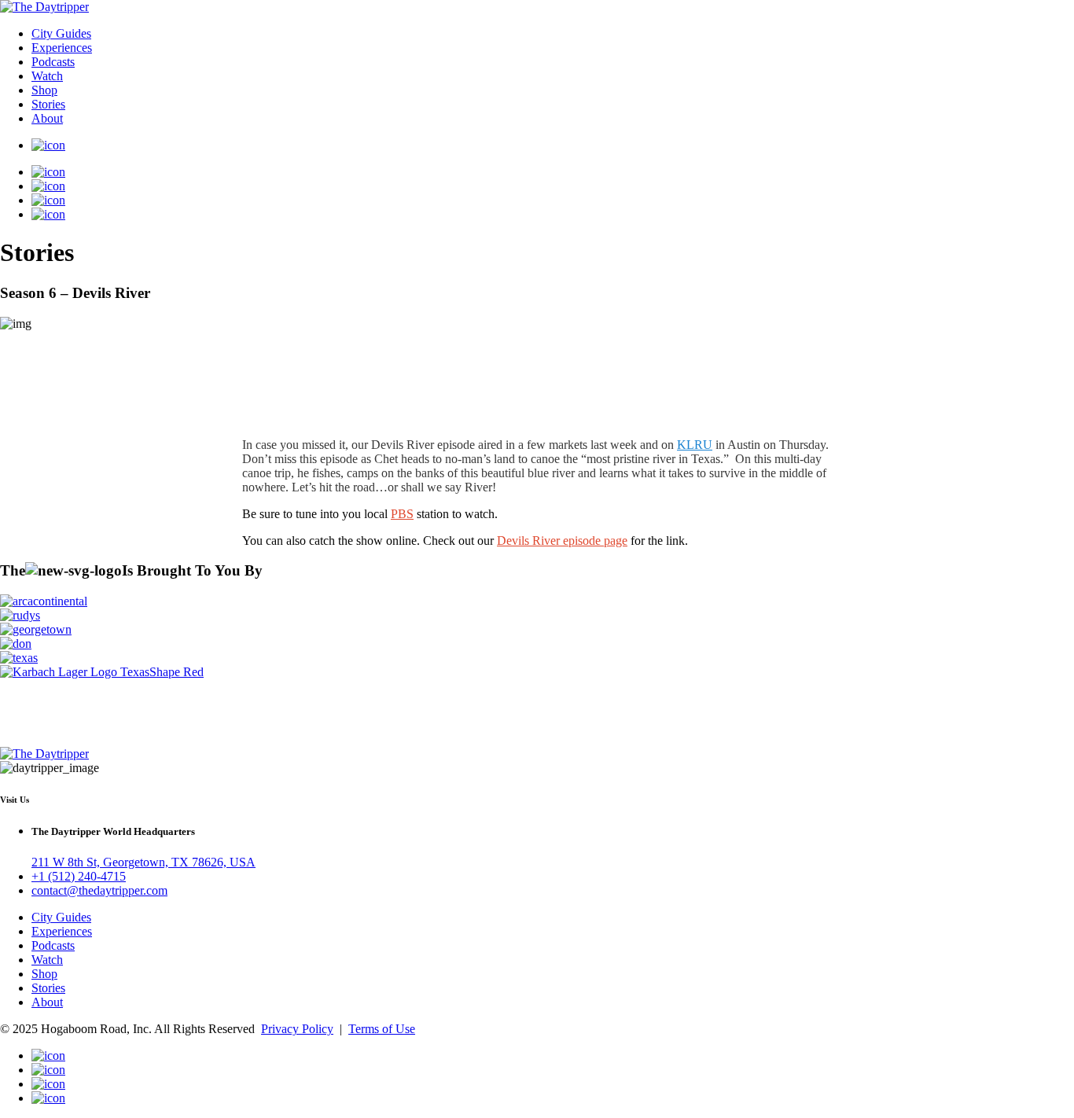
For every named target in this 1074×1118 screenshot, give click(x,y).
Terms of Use (381, 1028)
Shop (44, 90)
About (47, 118)
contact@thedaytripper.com (99, 890)
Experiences (61, 47)
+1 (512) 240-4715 (78, 876)
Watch (47, 76)
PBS (402, 513)
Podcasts (53, 61)
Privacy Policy (297, 1028)
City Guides (61, 33)
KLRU (694, 444)
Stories (48, 104)
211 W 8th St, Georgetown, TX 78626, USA (143, 862)
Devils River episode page (562, 540)
